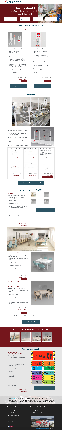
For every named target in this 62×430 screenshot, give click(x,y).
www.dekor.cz (10, 421)
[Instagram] (11, 427)
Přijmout (39, 428)
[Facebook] (9, 427)
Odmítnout (45, 428)
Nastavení (52, 428)
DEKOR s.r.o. (13, 398)
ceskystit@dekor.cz (13, 417)
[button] (30, 342)
